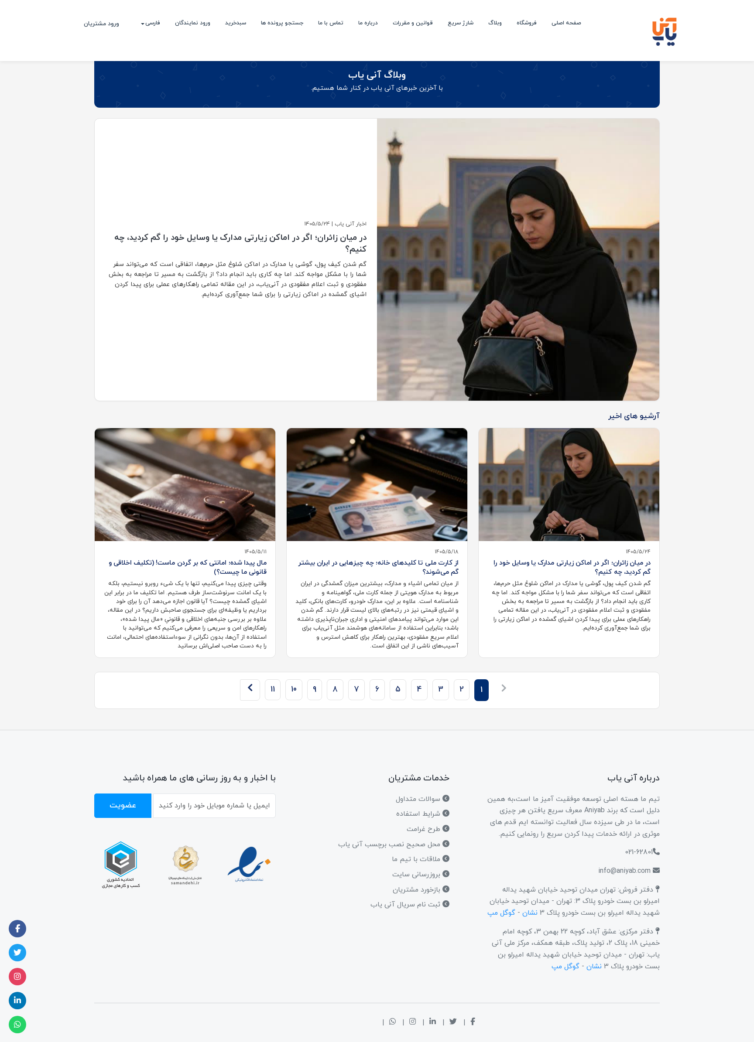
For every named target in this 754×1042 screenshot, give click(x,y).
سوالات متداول (419, 799)
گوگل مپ (501, 913)
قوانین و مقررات (413, 23)
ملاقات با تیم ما (417, 859)
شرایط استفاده (419, 814)
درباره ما (368, 23)
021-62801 (639, 852)
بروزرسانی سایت (417, 874)
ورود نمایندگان (192, 23)
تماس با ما (330, 23)
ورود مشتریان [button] (101, 24)
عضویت (123, 805)
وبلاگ (495, 23)
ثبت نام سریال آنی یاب (406, 904)
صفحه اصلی (566, 23)
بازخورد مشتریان (417, 890)
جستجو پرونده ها (282, 23)
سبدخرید (235, 23)
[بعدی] (250, 689)
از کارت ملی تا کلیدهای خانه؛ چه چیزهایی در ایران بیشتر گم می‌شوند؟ (378, 567)
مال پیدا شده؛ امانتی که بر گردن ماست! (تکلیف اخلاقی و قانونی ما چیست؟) (188, 567)
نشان (530, 913)
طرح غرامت (424, 829)
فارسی (152, 23)
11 (273, 689)
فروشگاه (527, 23)
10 (294, 689)
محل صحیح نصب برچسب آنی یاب (390, 844)
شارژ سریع (460, 23)
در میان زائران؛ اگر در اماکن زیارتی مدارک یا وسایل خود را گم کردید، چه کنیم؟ (572, 567)
